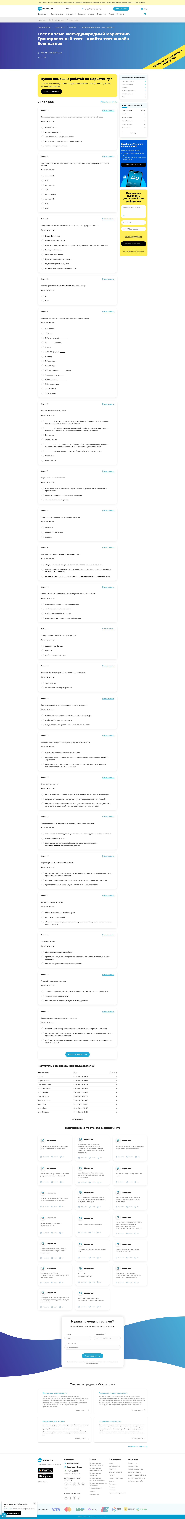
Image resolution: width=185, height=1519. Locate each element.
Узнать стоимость (51, 91)
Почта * (69, 1334)
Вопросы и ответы (134, 1472)
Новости (111, 1475)
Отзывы (91, 14)
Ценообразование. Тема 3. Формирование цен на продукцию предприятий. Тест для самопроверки (54, 1300)
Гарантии (81, 14)
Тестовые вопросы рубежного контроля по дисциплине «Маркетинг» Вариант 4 (54, 1199)
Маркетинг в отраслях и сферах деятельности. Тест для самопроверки (91, 1299)
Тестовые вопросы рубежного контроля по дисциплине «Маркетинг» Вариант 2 (130, 1147)
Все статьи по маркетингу (137, 1447)
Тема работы (71, 1343)
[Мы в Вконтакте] (70, 1484)
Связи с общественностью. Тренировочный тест (87, 1275)
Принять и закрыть (12, 1513)
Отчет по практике (127, 94)
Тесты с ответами (73, 20)
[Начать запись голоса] (124, 216)
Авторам (68, 9)
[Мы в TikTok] (78, 1498)
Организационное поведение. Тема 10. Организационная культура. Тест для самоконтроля (53, 1251)
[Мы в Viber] (74, 1484)
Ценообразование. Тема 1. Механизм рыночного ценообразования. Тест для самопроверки (91, 1175)
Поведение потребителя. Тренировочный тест (92, 1250)
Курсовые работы (127, 84)
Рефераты (125, 87)
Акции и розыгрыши (116, 1478)
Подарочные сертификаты (137, 1475)
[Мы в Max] (83, 1484)
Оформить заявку (121, 9)
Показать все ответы (109, 102)
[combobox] (107, 1338)
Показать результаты (77, 1054)
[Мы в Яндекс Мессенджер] (66, 1488)
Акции (111, 14)
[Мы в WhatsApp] (78, 1484)
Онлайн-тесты (133, 1466)
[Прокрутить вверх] (180, 1511)
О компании (70, 14)
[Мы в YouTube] (74, 1498)
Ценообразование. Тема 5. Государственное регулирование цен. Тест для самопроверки (54, 1275)
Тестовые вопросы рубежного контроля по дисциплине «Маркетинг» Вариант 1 (54, 1175)
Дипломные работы (128, 81)
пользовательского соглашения (137, 249)
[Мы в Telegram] (66, 1484)
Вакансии (112, 1481)
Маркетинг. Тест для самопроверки (90, 1224)
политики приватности (128, 251)
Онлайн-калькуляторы (56, 20)
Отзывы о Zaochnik (115, 1472)
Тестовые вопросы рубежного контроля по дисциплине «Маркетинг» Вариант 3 (54, 1147)
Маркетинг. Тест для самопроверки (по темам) (129, 1175)
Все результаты (77, 1119)
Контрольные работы (128, 91)
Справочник (101, 14)
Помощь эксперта (95, 1488)
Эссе (123, 97)
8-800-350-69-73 (73, 1463)
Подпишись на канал (133, 164)
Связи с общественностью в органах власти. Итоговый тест (128, 1250)
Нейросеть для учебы (135, 1481)
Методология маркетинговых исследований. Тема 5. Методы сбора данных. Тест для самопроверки (128, 1275)
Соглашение (8, 1509)
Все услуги (93, 1491)
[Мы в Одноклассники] (70, 1498)
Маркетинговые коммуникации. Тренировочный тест (51, 1224)
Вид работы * (101, 1334)
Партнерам (112, 1484)
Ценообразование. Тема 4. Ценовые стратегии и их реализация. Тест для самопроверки (128, 1200)
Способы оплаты (57, 14)
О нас (111, 1463)
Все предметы (94, 1494)
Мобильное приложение (136, 1478)
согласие (142, 251)
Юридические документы (117, 1493)
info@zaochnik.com (74, 1467)
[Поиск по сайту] (145, 14)
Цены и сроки (43, 14)
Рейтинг (133, 133)
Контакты (120, 14)
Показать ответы (108, 110)
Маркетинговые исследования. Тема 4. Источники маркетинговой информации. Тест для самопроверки (91, 1200)
